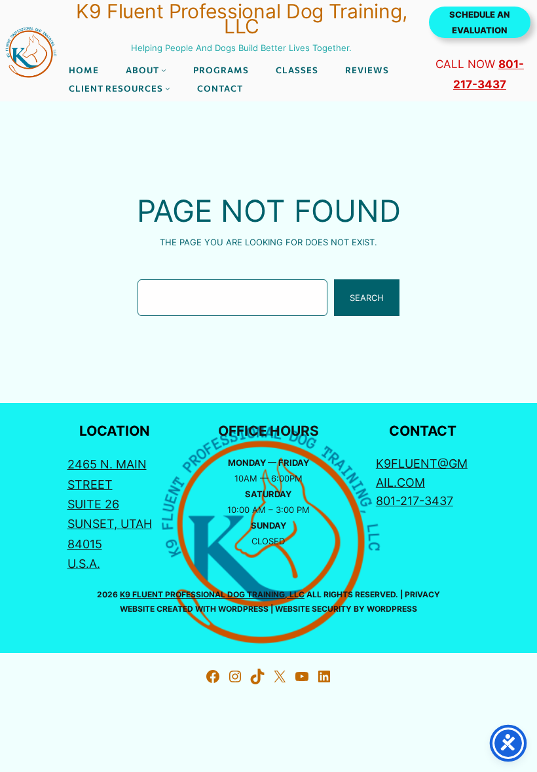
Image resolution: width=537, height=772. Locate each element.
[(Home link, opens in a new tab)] (30, 51)
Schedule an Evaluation (479, 22)
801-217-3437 (414, 501)
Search (367, 297)
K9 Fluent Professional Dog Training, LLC (212, 594)
